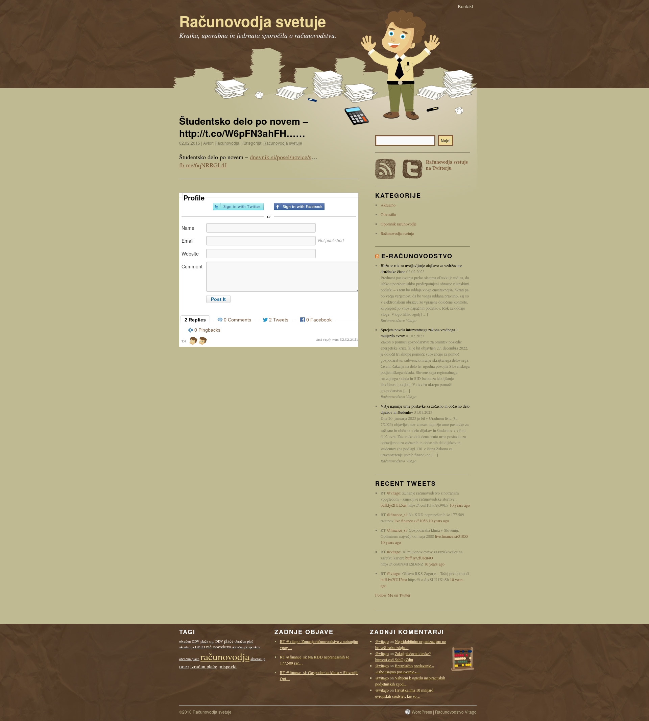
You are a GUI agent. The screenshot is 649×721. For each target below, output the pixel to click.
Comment (192, 266)
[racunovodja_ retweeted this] (193, 342)
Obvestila (388, 214)
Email (187, 240)
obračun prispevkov (246, 647)
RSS (385, 169)
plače (229, 641)
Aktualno (388, 205)
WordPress (422, 712)
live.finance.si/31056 (411, 520)
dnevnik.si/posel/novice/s (280, 157)
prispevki (227, 666)
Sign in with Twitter (238, 206)
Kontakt (465, 6)
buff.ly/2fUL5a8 (394, 505)
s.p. (211, 641)
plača (204, 641)
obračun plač (244, 641)
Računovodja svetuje (252, 21)
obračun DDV (189, 641)
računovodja (224, 656)
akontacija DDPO (192, 647)
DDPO (184, 667)
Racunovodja (227, 143)
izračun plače (203, 666)
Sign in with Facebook (299, 206)
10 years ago (460, 505)
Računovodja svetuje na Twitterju (447, 165)
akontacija (257, 658)
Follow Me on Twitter (392, 595)
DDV (219, 641)
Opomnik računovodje (398, 223)
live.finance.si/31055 (451, 536)
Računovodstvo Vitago (456, 712)
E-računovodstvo (417, 255)
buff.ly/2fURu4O (419, 557)
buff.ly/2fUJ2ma (394, 579)
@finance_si (397, 514)
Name (188, 227)
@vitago (393, 493)
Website (190, 253)
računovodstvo (218, 647)
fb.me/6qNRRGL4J (203, 165)
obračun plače (189, 658)
